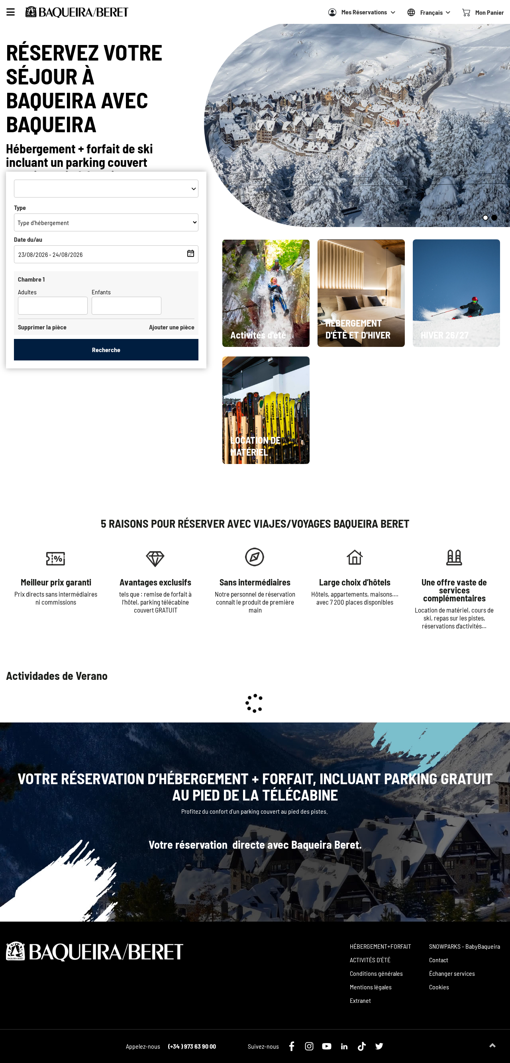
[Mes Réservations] (332, 12)
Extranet (360, 1000)
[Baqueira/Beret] (77, 12)
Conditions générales (376, 973)
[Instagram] (309, 1046)
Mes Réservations (364, 12)
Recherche (106, 349)
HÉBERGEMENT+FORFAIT (380, 946)
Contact (438, 959)
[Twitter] (379, 1046)
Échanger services (452, 973)
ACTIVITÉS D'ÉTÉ (370, 959)
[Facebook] (291, 1046)
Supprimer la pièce (42, 327)
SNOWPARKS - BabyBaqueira (464, 946)
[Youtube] (327, 1046)
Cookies (439, 987)
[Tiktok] (362, 1046)
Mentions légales (371, 987)
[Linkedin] (344, 1046)
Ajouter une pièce (171, 327)
